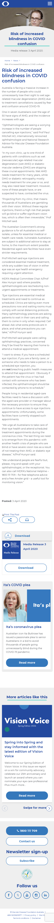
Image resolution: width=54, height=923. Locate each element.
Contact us (27, 841)
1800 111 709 (28, 830)
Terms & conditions (21, 918)
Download (25, 567)
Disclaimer (36, 918)
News (15, 61)
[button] (50, 4)
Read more (27, 662)
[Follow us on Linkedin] (45, 895)
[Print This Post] (3, 514)
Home (7, 61)
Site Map (43, 915)
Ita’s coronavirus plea (23, 627)
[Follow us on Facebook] (8, 895)
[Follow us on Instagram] (36, 895)
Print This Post (11, 514)
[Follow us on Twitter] (17, 895)
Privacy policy (30, 915)
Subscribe (27, 860)
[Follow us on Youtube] (27, 895)
